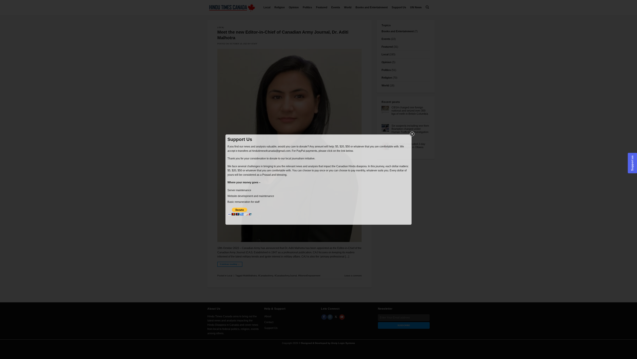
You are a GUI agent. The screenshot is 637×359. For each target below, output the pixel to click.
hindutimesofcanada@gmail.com (271, 150)
